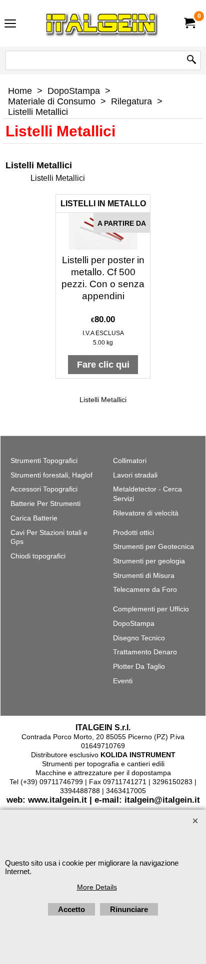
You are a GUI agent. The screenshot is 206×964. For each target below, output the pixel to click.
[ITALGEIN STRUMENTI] (101, 23)
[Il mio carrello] (189, 23)
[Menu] (10, 24)
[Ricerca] (191, 60)
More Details (97, 887)
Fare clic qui (103, 365)
